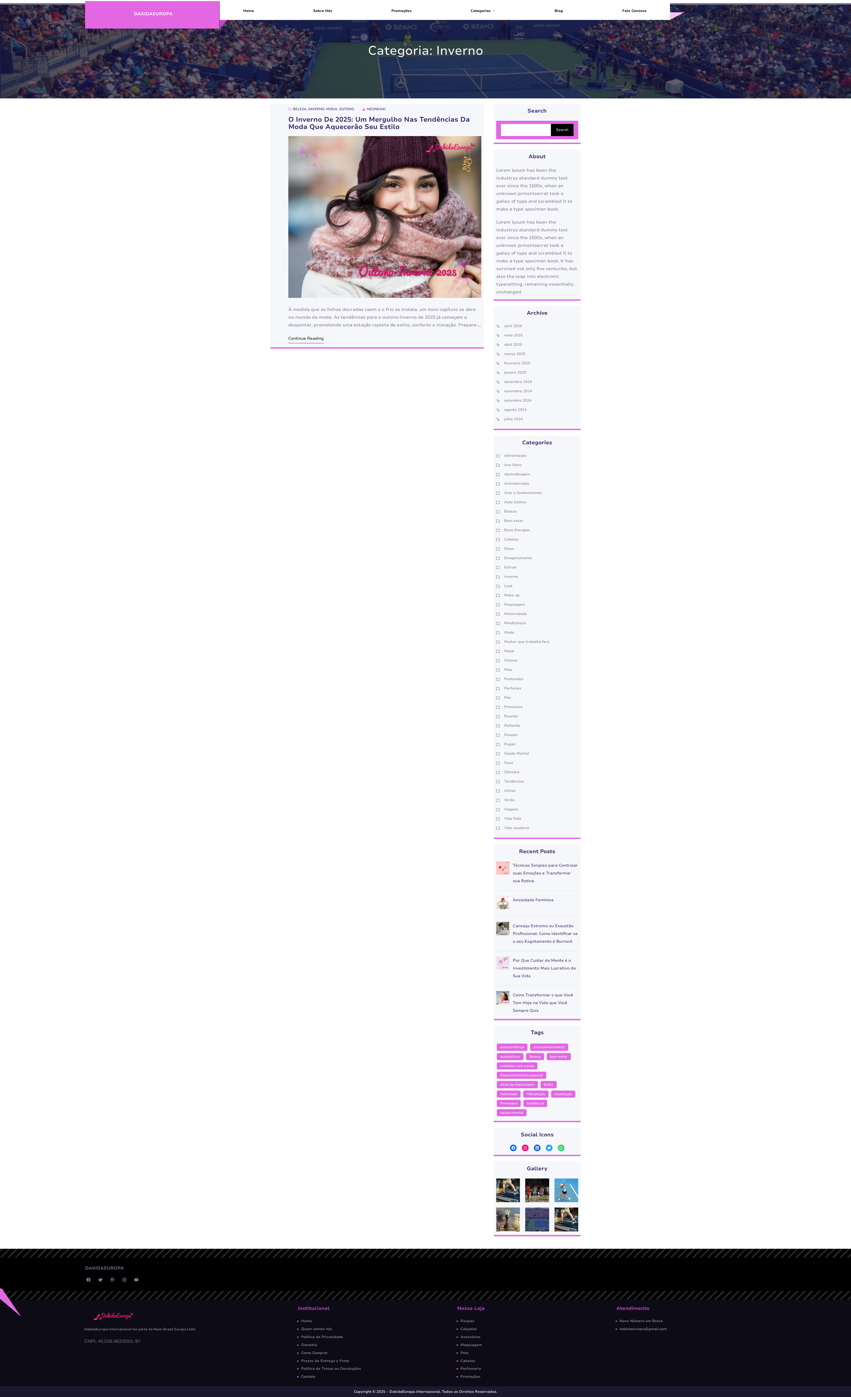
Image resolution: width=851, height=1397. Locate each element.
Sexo (508, 762)
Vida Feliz (512, 818)
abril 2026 (513, 326)
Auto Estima (515, 502)
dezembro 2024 (518, 381)
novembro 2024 (518, 391)
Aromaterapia (516, 483)
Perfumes (512, 688)
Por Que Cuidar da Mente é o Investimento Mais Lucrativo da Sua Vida (544, 968)
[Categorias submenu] (494, 11)
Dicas (509, 548)
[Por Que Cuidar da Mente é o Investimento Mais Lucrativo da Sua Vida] (502, 964)
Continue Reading (306, 338)
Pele (508, 669)
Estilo (548, 1084)
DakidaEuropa (153, 14)
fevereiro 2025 (517, 363)
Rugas (509, 744)
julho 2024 (513, 419)
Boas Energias (517, 530)
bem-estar (559, 1056)
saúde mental (511, 1112)
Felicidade (508, 1094)
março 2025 (514, 353)
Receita (511, 716)
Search (562, 129)
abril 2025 (513, 344)
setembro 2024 (517, 400)
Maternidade (515, 613)
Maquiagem (514, 604)
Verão (509, 800)
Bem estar (513, 520)
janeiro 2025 (515, 372)
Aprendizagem (517, 474)
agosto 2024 (515, 409)
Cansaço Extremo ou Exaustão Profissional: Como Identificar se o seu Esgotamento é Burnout (545, 933)
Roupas (511, 734)
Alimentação (515, 455)
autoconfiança (512, 1047)
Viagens (511, 809)
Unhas (509, 790)
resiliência (535, 1103)
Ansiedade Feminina (533, 900)
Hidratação (536, 1094)
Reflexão (512, 725)
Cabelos (511, 539)
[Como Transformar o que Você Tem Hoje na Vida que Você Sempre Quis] (502, 999)
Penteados (513, 679)
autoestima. (510, 1056)
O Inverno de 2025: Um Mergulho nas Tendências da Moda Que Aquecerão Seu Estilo (379, 123)
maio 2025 (513, 335)
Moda (331, 109)
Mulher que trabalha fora (526, 641)
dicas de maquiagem (517, 1084)
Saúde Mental (516, 753)
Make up (511, 595)
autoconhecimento (549, 1047)
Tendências (514, 781)
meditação (563, 1094)
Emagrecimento (518, 558)
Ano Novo (513, 464)
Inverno (316, 109)
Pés (507, 697)
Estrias (510, 567)
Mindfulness (515, 623)
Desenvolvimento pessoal (521, 1075)
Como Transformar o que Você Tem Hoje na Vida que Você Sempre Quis (543, 1002)
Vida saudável (516, 827)
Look (508, 585)
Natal (509, 651)
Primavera (513, 706)
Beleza (299, 109)
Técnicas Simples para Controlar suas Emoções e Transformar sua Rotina (545, 873)
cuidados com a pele (517, 1066)
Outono (346, 109)
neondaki (376, 109)
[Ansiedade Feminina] (502, 904)
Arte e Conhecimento (523, 492)
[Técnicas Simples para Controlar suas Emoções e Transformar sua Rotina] (502, 869)
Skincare (511, 772)
